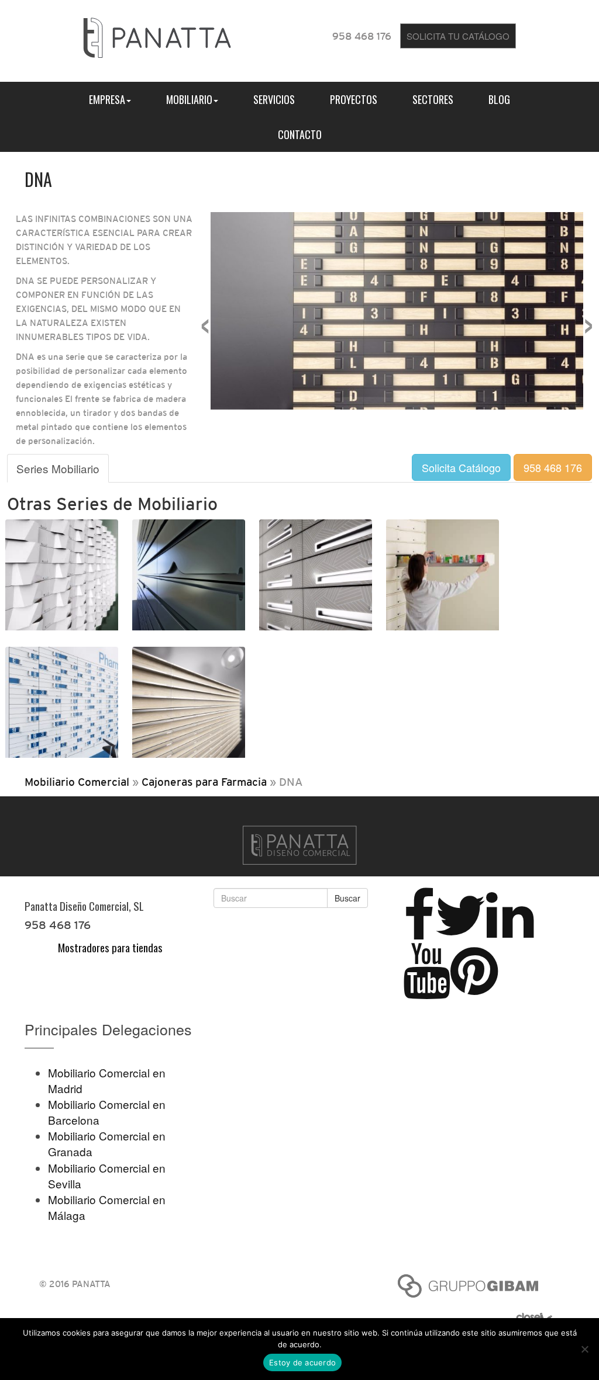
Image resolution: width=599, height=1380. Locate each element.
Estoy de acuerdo (302, 1362)
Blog (499, 99)
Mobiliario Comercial (77, 781)
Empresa (107, 99)
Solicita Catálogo (461, 467)
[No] (584, 1349)
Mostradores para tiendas (110, 947)
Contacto (300, 134)
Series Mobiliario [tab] (57, 468)
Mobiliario (189, 99)
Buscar (347, 898)
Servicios (274, 99)
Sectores (432, 99)
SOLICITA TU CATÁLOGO (458, 36)
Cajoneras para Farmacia (204, 781)
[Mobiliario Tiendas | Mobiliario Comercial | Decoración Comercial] (157, 35)
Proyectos (353, 99)
